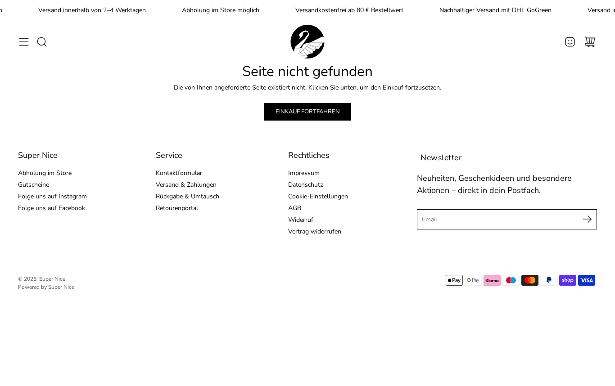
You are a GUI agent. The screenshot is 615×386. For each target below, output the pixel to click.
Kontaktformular (179, 173)
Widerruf (300, 219)
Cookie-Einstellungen (318, 196)
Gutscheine (33, 184)
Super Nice (52, 279)
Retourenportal (177, 208)
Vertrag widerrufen (314, 231)
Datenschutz (305, 184)
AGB (294, 208)
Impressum (304, 173)
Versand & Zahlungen (186, 184)
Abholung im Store (45, 173)
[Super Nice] (307, 41)
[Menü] (24, 42)
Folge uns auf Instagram (52, 196)
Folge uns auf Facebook (51, 208)
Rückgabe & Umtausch (187, 196)
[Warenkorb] (590, 42)
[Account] (570, 42)
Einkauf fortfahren (308, 112)
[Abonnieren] (587, 219)
